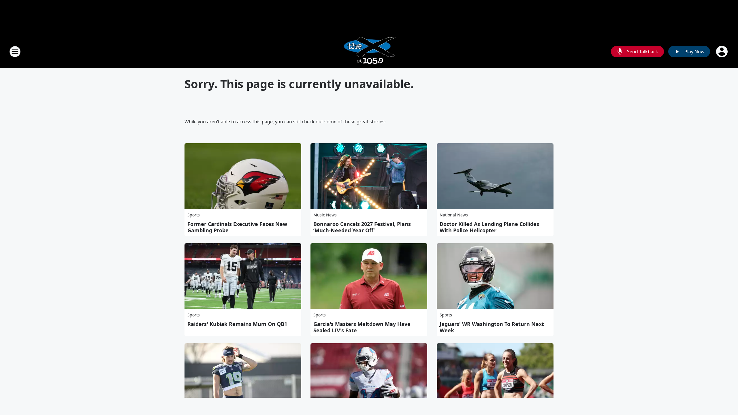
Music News (325, 215)
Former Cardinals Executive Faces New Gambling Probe (237, 227)
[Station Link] (369, 51)
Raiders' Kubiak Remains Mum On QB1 (237, 324)
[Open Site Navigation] (15, 51)
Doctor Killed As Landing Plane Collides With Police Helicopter (489, 227)
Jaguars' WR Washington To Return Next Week (492, 327)
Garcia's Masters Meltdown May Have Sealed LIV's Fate (362, 327)
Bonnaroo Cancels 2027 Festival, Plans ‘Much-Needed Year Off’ (362, 227)
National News (454, 215)
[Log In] (722, 51)
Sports (193, 215)
